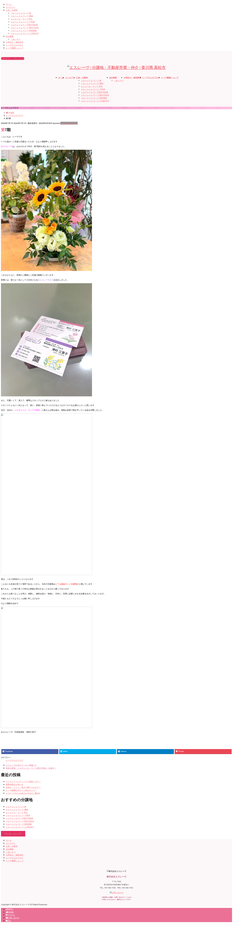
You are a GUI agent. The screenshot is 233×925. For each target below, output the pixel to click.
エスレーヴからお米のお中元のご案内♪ (23, 793)
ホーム (9, 4)
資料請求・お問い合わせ (13, 58)
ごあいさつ (15, 39)
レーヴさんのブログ (14, 45)
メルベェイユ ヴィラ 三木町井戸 (25, 33)
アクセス (11, 914)
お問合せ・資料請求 (14, 42)
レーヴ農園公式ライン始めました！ (21, 790)
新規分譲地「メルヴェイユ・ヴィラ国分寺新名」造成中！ (31, 768)
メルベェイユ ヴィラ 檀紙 (22, 16)
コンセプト (11, 7)
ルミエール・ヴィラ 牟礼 (22, 18)
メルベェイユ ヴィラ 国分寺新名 (25, 27)
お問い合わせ (13, 917)
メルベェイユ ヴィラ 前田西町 (24, 30)
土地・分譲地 (11, 10)
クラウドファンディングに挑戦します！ (23, 781)
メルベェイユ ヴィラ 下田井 (23, 21)
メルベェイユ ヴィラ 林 (21, 13)
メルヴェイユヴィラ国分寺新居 (24, 24)
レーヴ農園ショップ (14, 48)
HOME (11, 912)
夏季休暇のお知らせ (14, 784)
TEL (9, 920)
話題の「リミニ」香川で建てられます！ (23, 787)
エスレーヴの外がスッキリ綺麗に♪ (21, 765)
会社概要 (10, 36)
